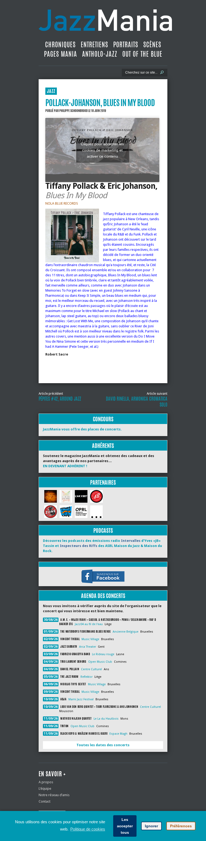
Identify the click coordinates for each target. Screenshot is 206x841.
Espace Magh (118, 733)
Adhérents (103, 446)
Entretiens (94, 44)
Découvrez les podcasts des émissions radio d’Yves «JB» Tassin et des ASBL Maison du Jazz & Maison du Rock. (102, 546)
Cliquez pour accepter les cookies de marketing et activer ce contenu (102, 150)
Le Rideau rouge (103, 654)
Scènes (152, 44)
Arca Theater (87, 646)
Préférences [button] (181, 826)
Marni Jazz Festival (81, 699)
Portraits (125, 44)
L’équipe (45, 788)
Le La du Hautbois (106, 718)
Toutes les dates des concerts (103, 745)
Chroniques (60, 44)
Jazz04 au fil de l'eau (89, 624)
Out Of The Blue (142, 54)
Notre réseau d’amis (54, 795)
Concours (103, 419)
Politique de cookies (87, 829)
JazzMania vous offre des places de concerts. (82, 429)
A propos (46, 782)
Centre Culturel (91, 669)
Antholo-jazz (99, 54)
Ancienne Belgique (125, 631)
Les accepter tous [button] (125, 826)
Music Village (90, 639)
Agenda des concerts (103, 596)
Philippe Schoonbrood (73, 110)
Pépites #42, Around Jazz (60, 399)
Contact (44, 801)
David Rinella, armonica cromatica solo (136, 402)
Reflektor (86, 677)
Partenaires (103, 482)
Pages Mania (60, 54)
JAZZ (51, 91)
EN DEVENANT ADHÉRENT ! (65, 466)
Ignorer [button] (151, 826)
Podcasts (103, 530)
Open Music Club (100, 662)
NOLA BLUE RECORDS (61, 203)
